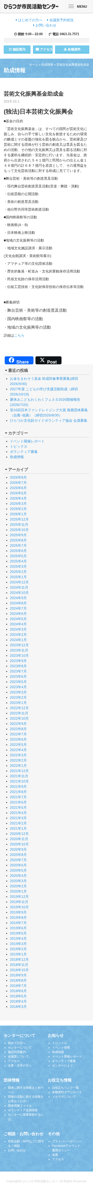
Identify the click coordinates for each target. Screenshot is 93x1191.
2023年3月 (18, 692)
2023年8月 (18, 666)
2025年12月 (19, 519)
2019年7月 (18, 923)
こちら (19, 335)
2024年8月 (18, 603)
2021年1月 (18, 828)
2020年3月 (18, 881)
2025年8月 (18, 540)
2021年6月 (18, 802)
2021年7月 (18, 797)
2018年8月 (18, 980)
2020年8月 (18, 855)
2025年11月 (19, 525)
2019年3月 (18, 944)
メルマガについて (64, 1096)
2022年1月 (18, 766)
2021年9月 (18, 787)
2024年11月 (19, 587)
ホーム (33, 64)
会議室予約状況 (61, 20)
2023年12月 (19, 645)
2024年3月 (18, 629)
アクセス (46, 49)
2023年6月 (18, 676)
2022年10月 (19, 718)
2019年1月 (18, 954)
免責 (55, 1155)
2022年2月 (18, 760)
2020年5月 (18, 870)
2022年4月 (18, 750)
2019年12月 (19, 897)
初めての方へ (17, 1043)
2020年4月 (18, 876)
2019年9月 (18, 912)
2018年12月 (19, 959)
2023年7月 (18, 671)
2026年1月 (18, 514)
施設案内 (19, 49)
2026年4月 (18, 498)
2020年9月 (18, 849)
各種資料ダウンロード (67, 1092)
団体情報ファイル (20, 1105)
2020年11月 (19, 839)
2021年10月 (19, 781)
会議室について (18, 1056)
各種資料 (74, 49)
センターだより (62, 1065)
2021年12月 (19, 771)
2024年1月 (18, 640)
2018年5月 (18, 996)
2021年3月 (18, 818)
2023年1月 (18, 703)
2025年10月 (19, 530)
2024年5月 (18, 619)
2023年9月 (18, 661)
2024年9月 (18, 598)
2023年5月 (18, 682)
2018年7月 (18, 986)
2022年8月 (18, 729)
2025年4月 (18, 561)
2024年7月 (18, 608)
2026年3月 (18, 504)
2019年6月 (18, 928)
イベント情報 (61, 1047)
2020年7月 (18, 860)
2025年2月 (18, 572)
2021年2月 (18, 823)
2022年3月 (18, 755)
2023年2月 (18, 697)
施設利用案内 (17, 1052)
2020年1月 (18, 891)
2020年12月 (19, 834)
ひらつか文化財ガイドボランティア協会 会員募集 (48, 420)
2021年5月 (18, 807)
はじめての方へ (29, 20)
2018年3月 (18, 1007)
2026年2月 (18, 509)
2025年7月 (18, 545)
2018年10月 (19, 970)
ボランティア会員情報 (23, 1110)
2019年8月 (18, 918)
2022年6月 (18, 739)
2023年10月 (19, 656)
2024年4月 (18, 624)
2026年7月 (18, 483)
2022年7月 (18, 734)
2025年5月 (18, 556)
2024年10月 (19, 593)
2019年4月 (18, 938)
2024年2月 (18, 635)
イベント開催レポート (27, 441)
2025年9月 (18, 535)
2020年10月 (19, 844)
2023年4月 (18, 687)
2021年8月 (18, 792)
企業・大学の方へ (20, 1065)
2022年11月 (19, 713)
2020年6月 (18, 865)
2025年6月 (18, 551)
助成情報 (47, 64)
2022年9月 (18, 724)
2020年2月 (18, 886)
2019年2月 (18, 949)
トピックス (18, 446)
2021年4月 (18, 813)
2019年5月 (18, 933)
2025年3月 (18, 566)
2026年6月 (18, 488)
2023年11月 (19, 650)
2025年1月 (18, 577)
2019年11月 (19, 902)
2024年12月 (19, 582)
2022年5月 (18, 745)
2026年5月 (18, 493)
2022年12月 (19, 708)
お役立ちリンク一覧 (65, 1087)
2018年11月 (19, 965)
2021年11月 (19, 776)
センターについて (20, 1047)
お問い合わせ (45, 25)
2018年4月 (18, 1001)
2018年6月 (18, 991)
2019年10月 (19, 907)
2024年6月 (18, 614)
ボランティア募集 (24, 452)
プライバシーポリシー (67, 1141)
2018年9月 (18, 975)
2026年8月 (18, 477)
